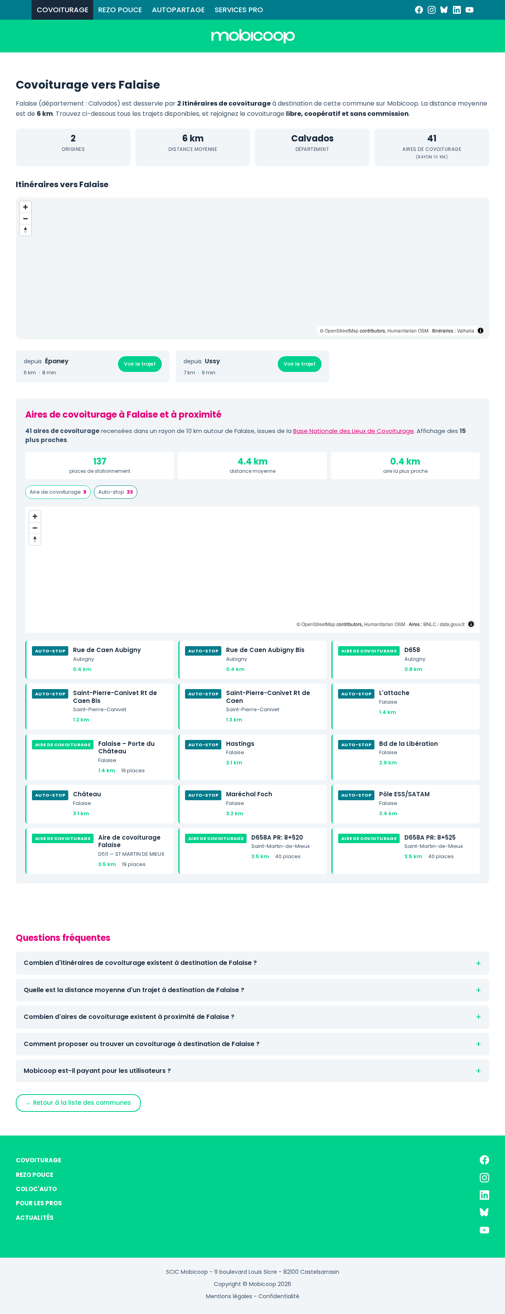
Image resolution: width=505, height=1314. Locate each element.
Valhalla (465, 330)
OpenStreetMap (342, 330)
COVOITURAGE (62, 10)
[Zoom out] (25, 218)
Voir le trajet (140, 364)
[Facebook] (419, 10)
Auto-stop (115, 492)
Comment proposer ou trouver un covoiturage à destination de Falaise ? (142, 1043)
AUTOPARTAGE (178, 10)
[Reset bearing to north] (25, 230)
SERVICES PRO (239, 10)
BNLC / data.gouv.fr (444, 624)
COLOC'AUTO (36, 1189)
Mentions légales (229, 1296)
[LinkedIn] (457, 10)
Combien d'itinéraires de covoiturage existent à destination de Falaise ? (140, 962)
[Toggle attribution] (480, 330)
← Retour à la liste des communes (78, 1102)
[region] (252, 268)
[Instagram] (432, 10)
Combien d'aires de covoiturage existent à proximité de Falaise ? (129, 1016)
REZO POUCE (120, 10)
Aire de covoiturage (58, 492)
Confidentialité (278, 1296)
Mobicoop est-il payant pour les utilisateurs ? (97, 1070)
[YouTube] (469, 10)
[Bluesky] (444, 10)
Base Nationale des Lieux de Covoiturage (353, 431)
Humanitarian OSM (407, 330)
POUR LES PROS (39, 1203)
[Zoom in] (25, 207)
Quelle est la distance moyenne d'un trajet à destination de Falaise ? (134, 989)
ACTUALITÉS (35, 1218)
